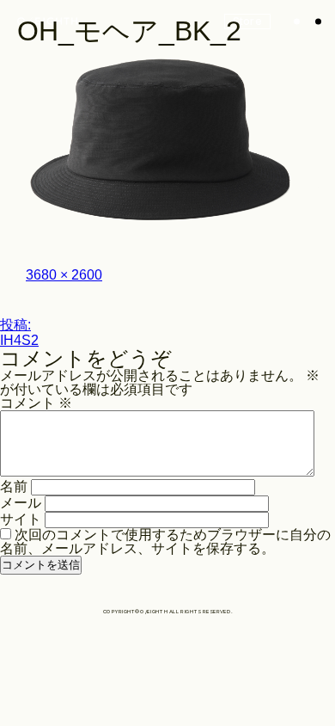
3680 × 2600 (64, 275)
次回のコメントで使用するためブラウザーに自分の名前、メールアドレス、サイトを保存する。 (165, 541)
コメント (36, 403)
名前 (13, 486)
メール (20, 502)
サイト (20, 519)
